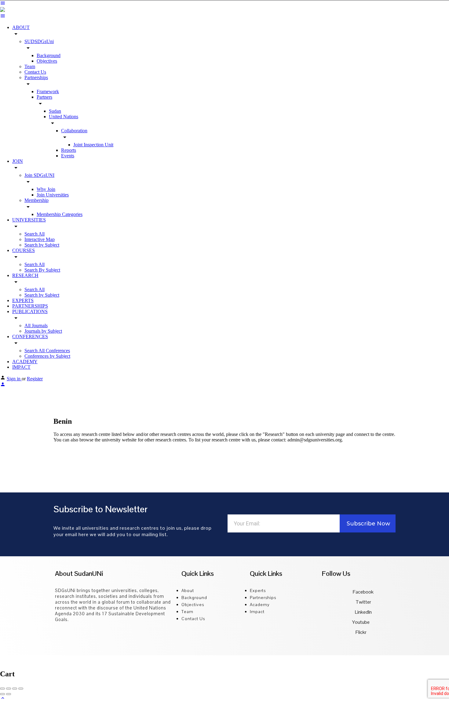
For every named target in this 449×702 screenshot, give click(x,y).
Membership (36, 200)
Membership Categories (59, 214)
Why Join (46, 189)
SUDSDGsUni (39, 41)
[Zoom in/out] (20, 688)
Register (35, 378)
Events (67, 155)
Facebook (363, 592)
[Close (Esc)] (2, 688)
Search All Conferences (47, 350)
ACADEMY (25, 361)
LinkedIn (363, 612)
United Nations (63, 116)
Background (48, 55)
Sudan (55, 111)
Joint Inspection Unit (93, 144)
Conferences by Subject (47, 356)
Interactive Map (39, 239)
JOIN (17, 161)
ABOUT (21, 27)
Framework (48, 91)
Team (29, 66)
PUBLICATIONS (30, 311)
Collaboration (74, 130)
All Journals (36, 325)
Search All (34, 233)
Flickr (361, 632)
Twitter (363, 602)
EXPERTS (23, 300)
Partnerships (36, 77)
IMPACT (21, 367)
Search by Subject (41, 244)
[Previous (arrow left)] (2, 694)
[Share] (8, 688)
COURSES (23, 250)
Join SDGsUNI (39, 175)
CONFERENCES (30, 336)
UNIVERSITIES (29, 219)
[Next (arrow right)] (8, 694)
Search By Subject (42, 269)
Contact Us (35, 72)
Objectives (47, 61)
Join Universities (53, 194)
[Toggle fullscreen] (14, 688)
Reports (68, 150)
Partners (44, 97)
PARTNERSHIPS (30, 306)
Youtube (361, 622)
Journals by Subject (43, 331)
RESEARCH (25, 275)
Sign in (14, 378)
